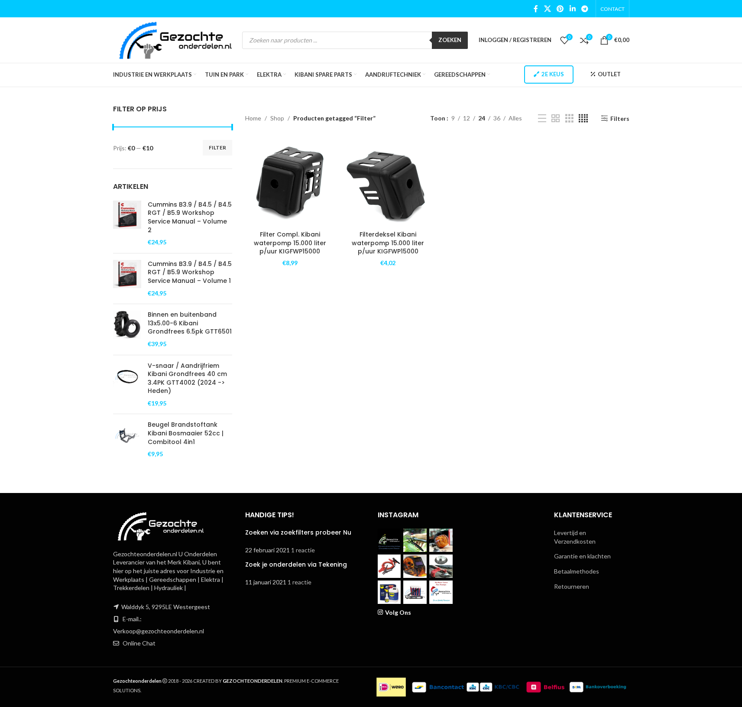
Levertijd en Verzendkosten (575, 537)
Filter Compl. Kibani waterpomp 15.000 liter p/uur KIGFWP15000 (290, 243)
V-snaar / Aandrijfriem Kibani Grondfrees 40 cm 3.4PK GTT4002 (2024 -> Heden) (187, 379)
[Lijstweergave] (542, 118)
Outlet (609, 74)
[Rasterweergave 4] (583, 118)
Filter (217, 147)
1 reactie (303, 550)
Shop (277, 118)
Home (253, 118)
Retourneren (571, 586)
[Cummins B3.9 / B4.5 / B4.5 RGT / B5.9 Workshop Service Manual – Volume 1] (127, 278)
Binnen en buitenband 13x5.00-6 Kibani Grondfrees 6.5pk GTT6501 (190, 323)
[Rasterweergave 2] (555, 118)
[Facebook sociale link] (536, 8)
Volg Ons (398, 612)
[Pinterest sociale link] (560, 8)
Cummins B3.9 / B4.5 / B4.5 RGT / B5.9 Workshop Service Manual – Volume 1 (190, 272)
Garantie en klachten (582, 556)
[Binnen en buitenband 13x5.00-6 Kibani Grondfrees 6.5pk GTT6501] (127, 329)
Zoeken (449, 39)
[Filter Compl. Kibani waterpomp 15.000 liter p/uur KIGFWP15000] (290, 182)
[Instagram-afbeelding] (389, 540)
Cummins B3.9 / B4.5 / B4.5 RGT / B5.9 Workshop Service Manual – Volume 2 (190, 217)
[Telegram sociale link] (584, 8)
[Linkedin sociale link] (572, 8)
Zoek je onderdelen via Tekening (296, 564)
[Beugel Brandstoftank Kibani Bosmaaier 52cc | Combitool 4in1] (127, 439)
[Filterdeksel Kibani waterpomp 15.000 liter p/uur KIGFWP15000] (388, 182)
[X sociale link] (547, 8)
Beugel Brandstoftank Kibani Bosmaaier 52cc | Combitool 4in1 (186, 433)
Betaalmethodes (576, 571)
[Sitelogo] (175, 39)
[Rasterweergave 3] (569, 118)
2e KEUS (552, 74)
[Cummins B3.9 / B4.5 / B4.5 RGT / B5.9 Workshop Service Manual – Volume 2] (127, 223)
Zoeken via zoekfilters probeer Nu (298, 532)
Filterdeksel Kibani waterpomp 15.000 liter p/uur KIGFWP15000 (388, 243)
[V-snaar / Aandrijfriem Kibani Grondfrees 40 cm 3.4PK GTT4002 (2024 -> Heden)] (127, 385)
